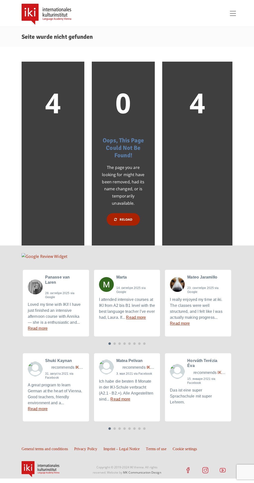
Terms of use (156, 449)
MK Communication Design (142, 472)
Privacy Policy (85, 449)
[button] (109, 343)
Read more (38, 328)
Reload (126, 219)
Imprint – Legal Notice (121, 449)
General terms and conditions (45, 449)
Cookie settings (185, 449)
